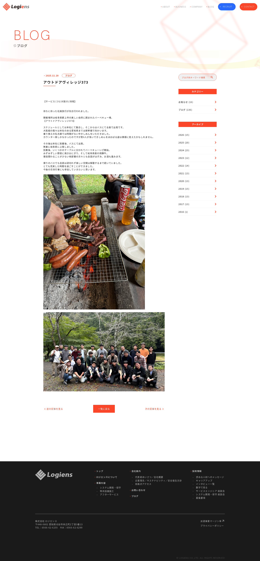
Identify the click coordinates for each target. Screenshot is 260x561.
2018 (181, 196)
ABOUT (166, 6)
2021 (181, 173)
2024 (181, 150)
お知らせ (183, 102)
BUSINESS (181, 6)
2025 (181, 142)
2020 (181, 181)
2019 (181, 188)
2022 (181, 165)
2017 (181, 204)
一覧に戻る (104, 408)
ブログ (68, 75)
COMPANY (196, 6)
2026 (181, 134)
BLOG (211, 6)
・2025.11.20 (50, 75)
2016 (181, 211)
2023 (181, 158)
